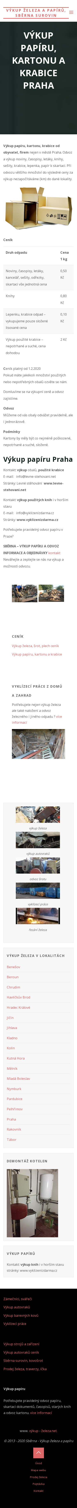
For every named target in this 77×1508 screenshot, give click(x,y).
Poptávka (39, 1484)
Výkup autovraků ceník (21, 1352)
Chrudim (13, 987)
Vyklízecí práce (14, 1323)
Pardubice (14, 1099)
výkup (33, 1431)
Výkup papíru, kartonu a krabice (37, 654)
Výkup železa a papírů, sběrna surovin (36, 13)
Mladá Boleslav (18, 1078)
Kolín (11, 1048)
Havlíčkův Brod (18, 997)
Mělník (12, 1068)
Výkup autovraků (16, 1307)
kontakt (54, 553)
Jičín (10, 1018)
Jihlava (12, 1028)
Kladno (12, 1038)
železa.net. (49, 1431)
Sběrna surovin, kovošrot (23, 1360)
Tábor (11, 1139)
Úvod (38, 1463)
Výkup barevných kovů (20, 1315)
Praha (11, 1119)
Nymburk (14, 1089)
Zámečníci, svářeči (17, 1299)
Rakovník (14, 1129)
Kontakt (38, 1491)
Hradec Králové (18, 1007)
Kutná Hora (16, 1058)
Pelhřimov (15, 1109)
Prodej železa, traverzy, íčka (25, 1369)
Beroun (12, 977)
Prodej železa (38, 1477)
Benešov (13, 967)
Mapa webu (38, 1470)
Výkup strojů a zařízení (21, 1344)
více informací (41, 1413)
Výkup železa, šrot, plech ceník (35, 646)
